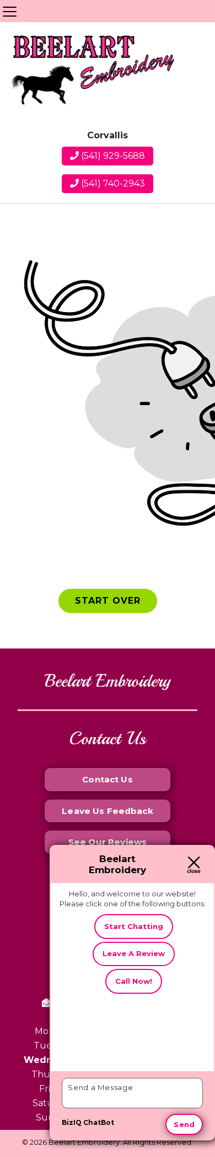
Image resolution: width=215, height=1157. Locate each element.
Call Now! (133, 981)
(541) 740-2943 (112, 183)
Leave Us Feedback (107, 811)
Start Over (108, 600)
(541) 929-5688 (112, 156)
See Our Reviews (107, 842)
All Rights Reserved (157, 1142)
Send (184, 1124)
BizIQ (72, 1122)
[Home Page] (91, 73)
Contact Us (107, 779)
